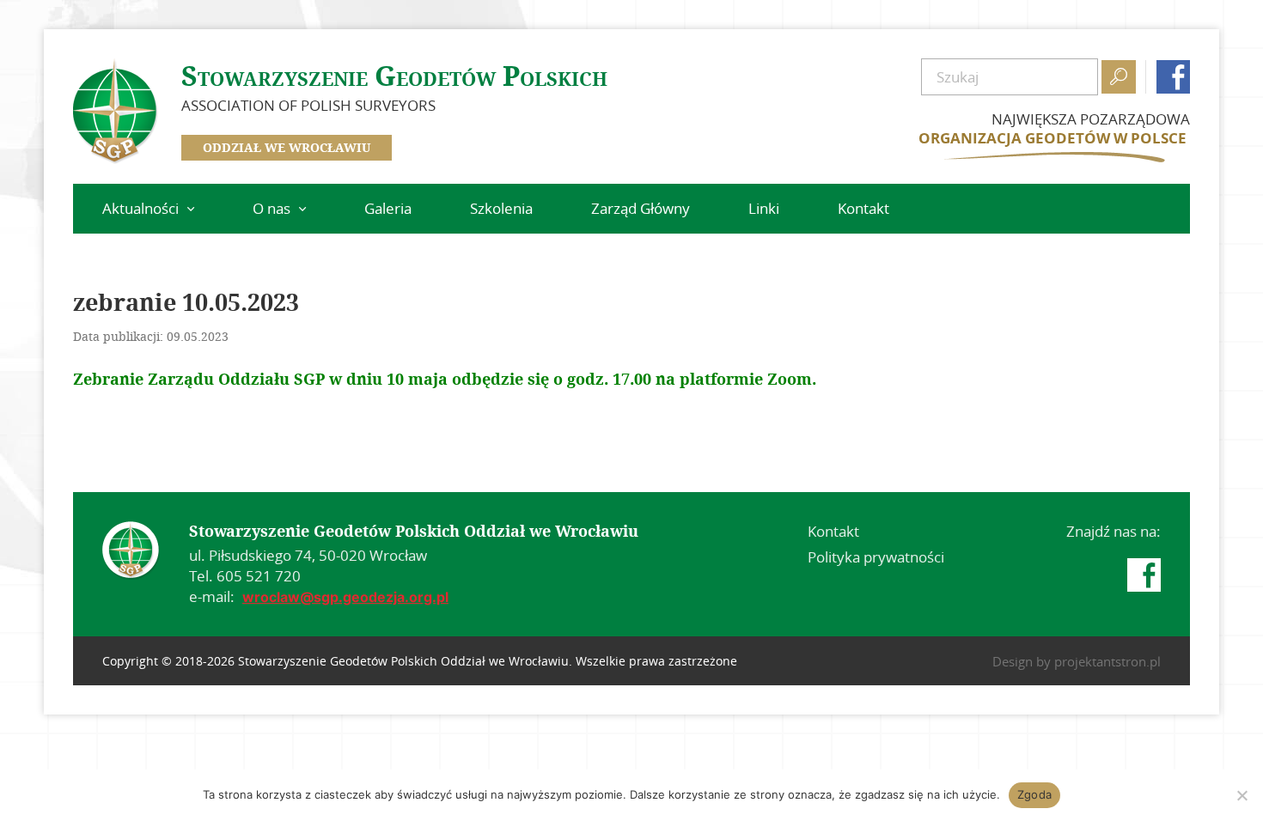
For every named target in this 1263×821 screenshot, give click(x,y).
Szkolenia (501, 208)
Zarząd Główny (640, 208)
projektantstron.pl (1107, 661)
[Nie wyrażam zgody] (1241, 795)
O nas (271, 208)
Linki (763, 208)
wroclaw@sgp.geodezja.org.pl (345, 596)
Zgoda (1034, 794)
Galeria (388, 208)
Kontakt (863, 208)
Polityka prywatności (876, 557)
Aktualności (140, 208)
